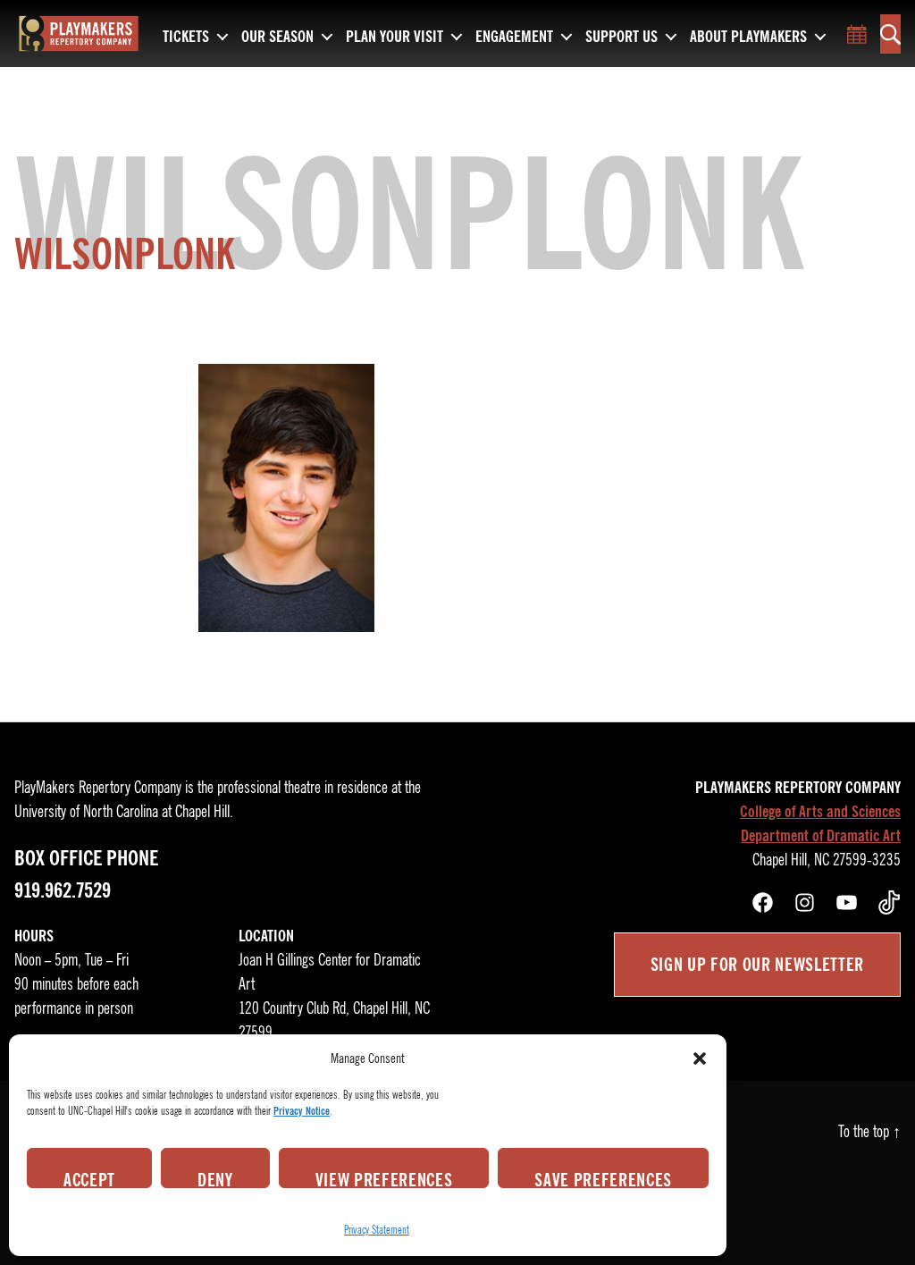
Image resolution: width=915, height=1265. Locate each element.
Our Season (277, 37)
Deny (215, 1178)
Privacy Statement (376, 1229)
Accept (89, 1178)
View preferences (384, 1178)
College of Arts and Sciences (820, 811)
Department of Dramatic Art (821, 836)
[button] (700, 1058)
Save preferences (603, 1178)
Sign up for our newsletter (757, 964)
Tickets (186, 37)
